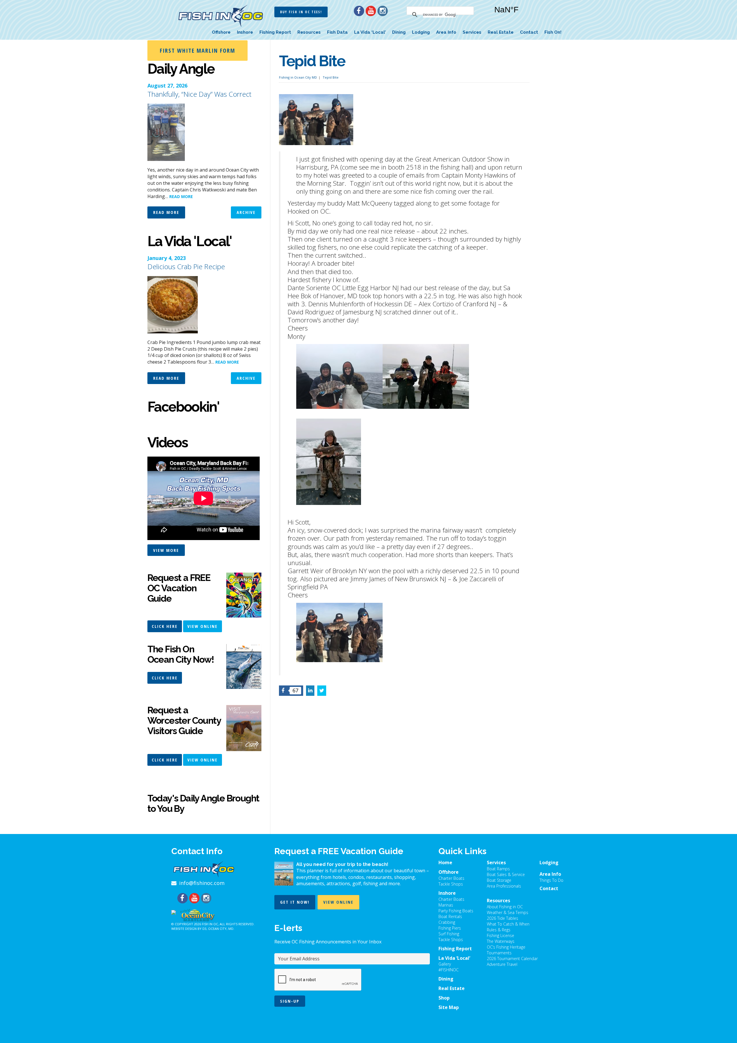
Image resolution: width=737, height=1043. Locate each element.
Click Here (165, 626)
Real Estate (501, 32)
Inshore (245, 32)
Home (445, 862)
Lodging (421, 32)
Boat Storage (499, 880)
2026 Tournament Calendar (512, 958)
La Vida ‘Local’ (370, 32)
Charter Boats (451, 878)
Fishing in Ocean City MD (298, 77)
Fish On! (552, 32)
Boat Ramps (498, 868)
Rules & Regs (498, 929)
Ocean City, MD (220, 928)
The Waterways (500, 941)
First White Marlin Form (197, 50)
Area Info (446, 32)
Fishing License (500, 935)
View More (166, 550)
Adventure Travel (502, 964)
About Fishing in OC (505, 906)
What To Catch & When (508, 924)
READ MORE (181, 196)
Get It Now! (294, 902)
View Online (202, 626)
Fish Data (337, 32)
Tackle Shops (450, 884)
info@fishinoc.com (202, 882)
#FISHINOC (448, 969)
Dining (399, 32)
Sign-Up (289, 1001)
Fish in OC (210, 924)
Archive (246, 212)
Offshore (221, 32)
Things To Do (551, 880)
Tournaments (499, 952)
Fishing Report (275, 32)
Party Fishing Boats (455, 910)
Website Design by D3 (188, 928)
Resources (309, 32)
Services (472, 32)
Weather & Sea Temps (507, 912)
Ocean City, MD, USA (524, 14)
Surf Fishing (448, 933)
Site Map (448, 1007)
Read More (166, 212)
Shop (444, 998)
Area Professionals (504, 886)
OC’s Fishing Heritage (506, 947)
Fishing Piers (449, 928)
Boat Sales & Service (506, 874)
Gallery (444, 964)
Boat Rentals (450, 916)
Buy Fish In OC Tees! (301, 12)
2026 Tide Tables (502, 918)
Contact (529, 32)
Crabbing (446, 922)
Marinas (445, 905)
